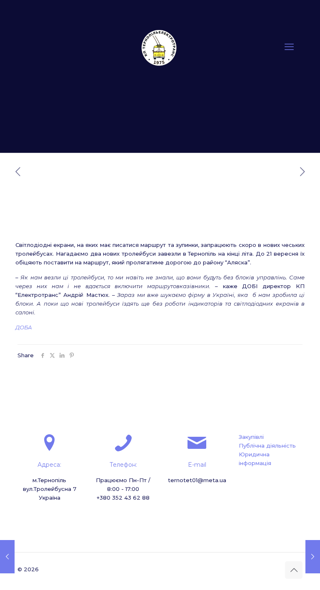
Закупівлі (251, 436)
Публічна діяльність (267, 445)
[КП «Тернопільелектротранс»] (160, 47)
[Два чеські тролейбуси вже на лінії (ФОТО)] (7, 556)
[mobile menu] (289, 47)
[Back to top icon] (293, 570)
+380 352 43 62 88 (123, 497)
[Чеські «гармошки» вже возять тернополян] (312, 556)
